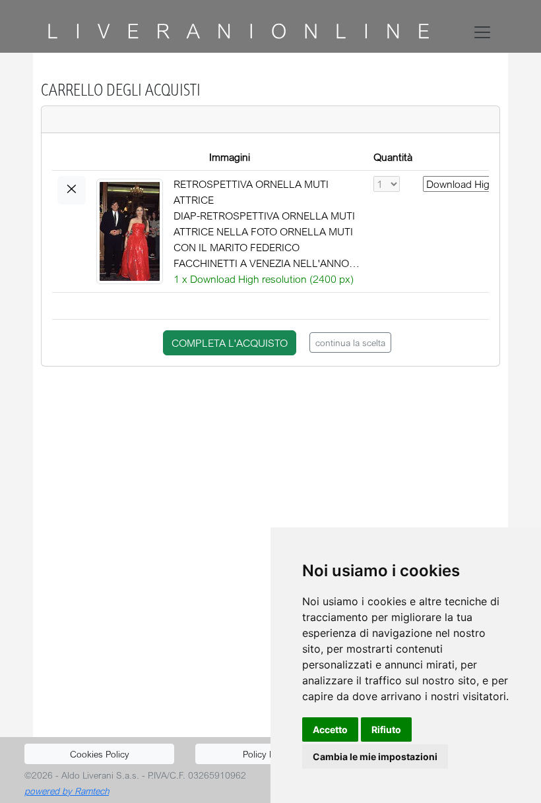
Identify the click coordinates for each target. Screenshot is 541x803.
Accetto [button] (330, 729)
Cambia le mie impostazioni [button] (375, 756)
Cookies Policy (99, 753)
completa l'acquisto (230, 342)
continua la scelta (350, 342)
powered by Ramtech (66, 790)
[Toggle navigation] (485, 32)
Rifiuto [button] (386, 729)
